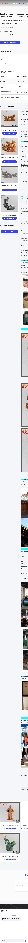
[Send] (26, 940)
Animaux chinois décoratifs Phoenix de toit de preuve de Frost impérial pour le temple (9, 159)
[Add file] (2, 940)
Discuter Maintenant (9, 42)
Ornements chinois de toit (16, 9)
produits (8, 9)
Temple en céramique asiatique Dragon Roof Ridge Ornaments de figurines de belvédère (9, 130)
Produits (21, 3)
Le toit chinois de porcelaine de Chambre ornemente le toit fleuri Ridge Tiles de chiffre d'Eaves (10, 856)
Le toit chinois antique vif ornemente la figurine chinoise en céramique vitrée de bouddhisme (9, 824)
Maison (15, 3)
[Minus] (26, 911)
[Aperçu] (5, 3)
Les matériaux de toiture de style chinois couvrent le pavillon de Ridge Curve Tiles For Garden (9, 215)
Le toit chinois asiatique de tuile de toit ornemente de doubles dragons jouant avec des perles (9, 187)
